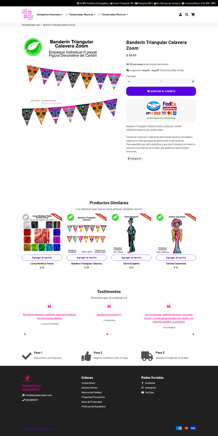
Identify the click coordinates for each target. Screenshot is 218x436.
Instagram (150, 387)
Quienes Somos (89, 387)
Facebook (150, 382)
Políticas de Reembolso (94, 406)
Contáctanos (88, 382)
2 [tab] (110, 334)
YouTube (149, 392)
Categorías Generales (49, 14)
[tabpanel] (168, 315)
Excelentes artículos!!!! (49, 314)
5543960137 (31, 399)
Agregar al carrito (87, 257)
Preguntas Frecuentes (93, 397)
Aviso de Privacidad (92, 401)
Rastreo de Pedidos (92, 392)
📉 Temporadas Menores (112, 14)
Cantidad (131, 76)
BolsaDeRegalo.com (31, 25)
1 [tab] (107, 334)
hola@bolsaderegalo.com (38, 395)
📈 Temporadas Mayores (80, 14)
